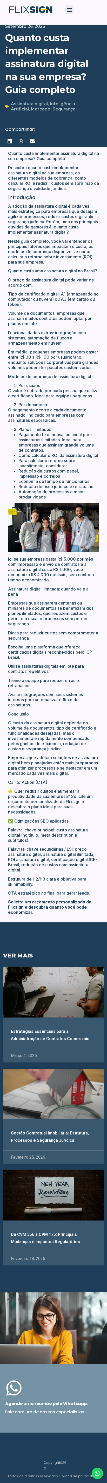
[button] (69, 9)
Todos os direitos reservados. (54, 1476)
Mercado (40, 109)
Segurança (64, 109)
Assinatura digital (29, 103)
